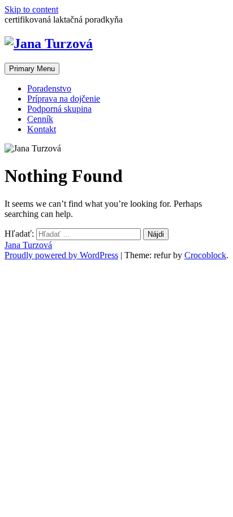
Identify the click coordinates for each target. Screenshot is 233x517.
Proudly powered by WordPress (61, 255)
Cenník (40, 119)
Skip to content (31, 9)
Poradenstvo (49, 88)
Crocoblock (205, 255)
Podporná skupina (59, 109)
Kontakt (41, 129)
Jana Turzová (28, 245)
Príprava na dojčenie (63, 98)
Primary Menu (32, 68)
